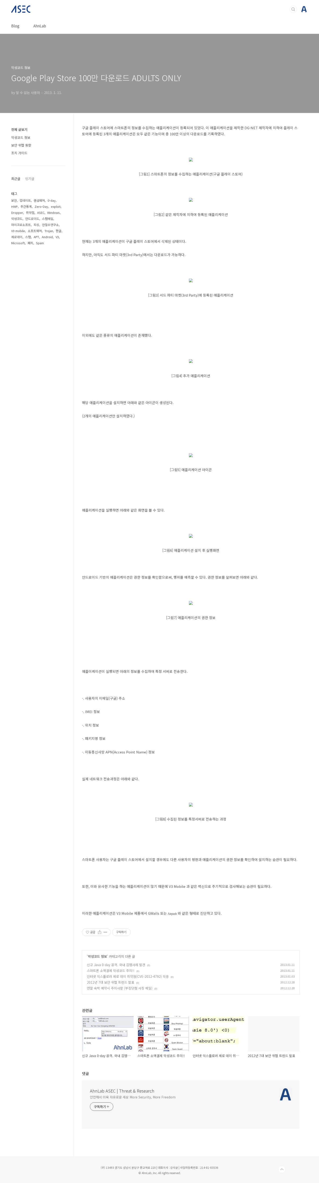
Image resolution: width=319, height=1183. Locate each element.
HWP (14, 206)
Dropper (17, 212)
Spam (40, 243)
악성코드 (16, 218)
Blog (15, 26)
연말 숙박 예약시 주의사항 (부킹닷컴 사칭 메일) (119, 988)
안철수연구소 (50, 224)
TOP (282, 1169)
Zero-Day (41, 206)
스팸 (28, 237)
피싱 (36, 224)
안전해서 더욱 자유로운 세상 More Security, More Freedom (133, 1097)
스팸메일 (47, 218)
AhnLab (39, 26)
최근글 (15, 178)
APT (36, 237)
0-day (52, 200)
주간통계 (26, 206)
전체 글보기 (19, 129)
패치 (30, 243)
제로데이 (16, 237)
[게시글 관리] (105, 932)
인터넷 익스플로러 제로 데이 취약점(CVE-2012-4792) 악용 (128, 976)
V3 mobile (18, 231)
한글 (58, 231)
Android (47, 237)
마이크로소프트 (21, 224)
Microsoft (18, 243)
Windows (53, 212)
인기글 (29, 178)
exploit (55, 206)
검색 (293, 9)
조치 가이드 (19, 153)
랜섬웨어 (39, 200)
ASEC (40, 212)
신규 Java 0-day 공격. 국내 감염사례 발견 (116, 964)
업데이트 (25, 200)
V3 (57, 237)
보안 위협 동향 (21, 145)
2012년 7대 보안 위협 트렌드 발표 (110, 982)
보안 (14, 200)
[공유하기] (100, 932)
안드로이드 (32, 218)
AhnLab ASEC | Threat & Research (122, 1090)
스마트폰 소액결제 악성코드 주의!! (111, 970)
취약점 (30, 212)
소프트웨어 (35, 231)
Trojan (49, 231)
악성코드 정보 (97, 956)
